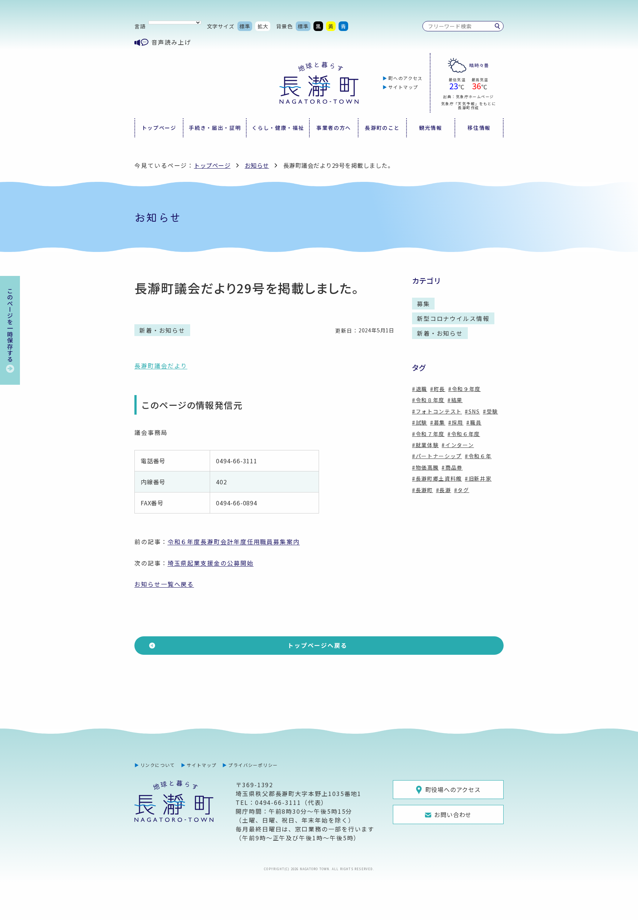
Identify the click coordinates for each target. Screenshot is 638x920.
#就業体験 (425, 445)
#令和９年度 (464, 388)
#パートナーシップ (437, 456)
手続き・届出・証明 (215, 127)
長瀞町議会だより (160, 365)
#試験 (419, 422)
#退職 (419, 388)
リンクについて (157, 765)
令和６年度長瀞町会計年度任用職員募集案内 (234, 541)
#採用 (455, 422)
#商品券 (452, 467)
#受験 (490, 411)
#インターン (458, 445)
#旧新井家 (478, 478)
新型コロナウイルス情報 (453, 318)
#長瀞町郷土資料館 (437, 478)
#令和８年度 (428, 400)
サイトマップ (403, 87)
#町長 (437, 388)
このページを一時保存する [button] (10, 325)
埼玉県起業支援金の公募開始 (211, 562)
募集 (423, 303)
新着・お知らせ (440, 333)
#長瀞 (443, 490)
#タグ (461, 490)
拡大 (262, 26)
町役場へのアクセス (453, 789)
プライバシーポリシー (253, 765)
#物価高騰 (425, 467)
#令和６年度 (463, 433)
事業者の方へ (333, 127)
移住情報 (479, 127)
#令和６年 (478, 456)
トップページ (159, 127)
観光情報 (430, 127)
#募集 (437, 422)
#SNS (472, 411)
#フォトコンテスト (437, 411)
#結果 (455, 400)
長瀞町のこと (382, 127)
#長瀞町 (422, 490)
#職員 (473, 422)
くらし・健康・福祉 (278, 127)
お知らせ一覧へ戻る (164, 584)
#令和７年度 (428, 433)
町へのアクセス (405, 78)
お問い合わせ (452, 814)
